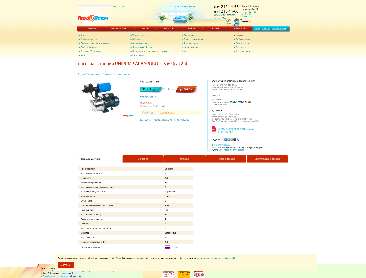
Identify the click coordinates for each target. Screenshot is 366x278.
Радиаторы (189, 35)
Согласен (66, 265)
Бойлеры (136, 39)
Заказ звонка (220, 18)
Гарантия (215, 28)
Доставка (168, 28)
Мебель (84, 55)
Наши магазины (118, 28)
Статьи (257, 28)
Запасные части (243, 51)
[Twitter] (228, 139)
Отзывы (184, 159)
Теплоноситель (191, 43)
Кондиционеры (191, 47)
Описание (143, 159)
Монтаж (191, 28)
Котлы (83, 35)
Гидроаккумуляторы (142, 43)
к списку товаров (222, 145)
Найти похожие (181, 120)
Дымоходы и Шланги (142, 47)
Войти (178, 6)
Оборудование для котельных (95, 43)
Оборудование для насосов (231, 150)
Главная (81, 74)
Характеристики (90, 159)
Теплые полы (138, 35)
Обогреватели (242, 43)
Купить (188, 88)
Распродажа (138, 55)
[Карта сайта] (122, 7)
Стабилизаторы (243, 39)
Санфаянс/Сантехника (91, 51)
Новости (266, 28)
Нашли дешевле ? (148, 97)
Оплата (145, 28)
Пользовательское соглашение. (54, 268)
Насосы (239, 35)
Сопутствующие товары (267, 159)
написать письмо (224, 14)
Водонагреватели (89, 39)
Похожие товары (226, 159)
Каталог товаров (94, 74)
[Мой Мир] (234, 139)
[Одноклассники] (231, 139)
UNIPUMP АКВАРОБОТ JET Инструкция (236, 129)
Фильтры (188, 51)
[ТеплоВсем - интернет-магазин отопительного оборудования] (91, 24)
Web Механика (75, 276)
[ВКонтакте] (225, 139)
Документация (279, 28)
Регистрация (189, 6)
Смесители (241, 47)
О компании (90, 28)
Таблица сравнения (163, 120)
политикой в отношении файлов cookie (217, 258)
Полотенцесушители (193, 39)
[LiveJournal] (237, 139)
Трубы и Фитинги (89, 47)
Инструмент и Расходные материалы (149, 51)
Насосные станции (121, 74)
